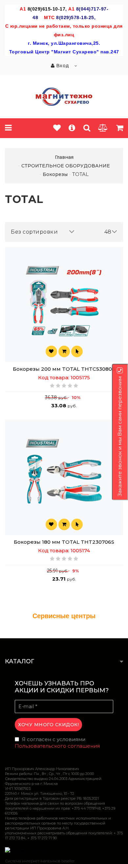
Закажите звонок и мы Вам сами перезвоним (120, 436)
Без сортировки (34, 232)
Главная (64, 157)
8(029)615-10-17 (47, 9)
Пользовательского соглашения (57, 746)
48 (108, 232)
